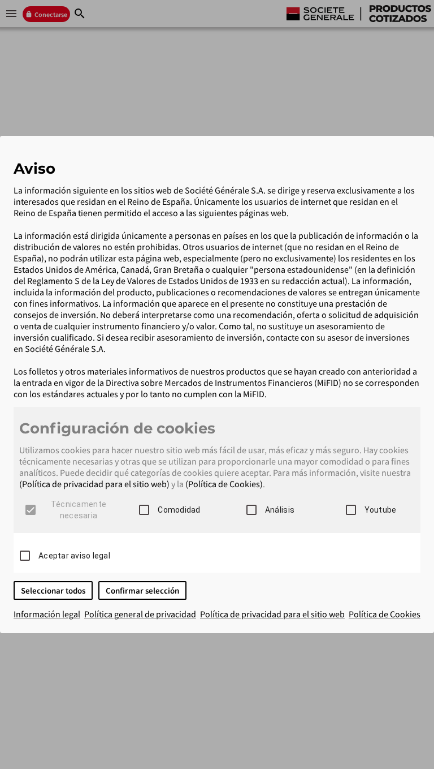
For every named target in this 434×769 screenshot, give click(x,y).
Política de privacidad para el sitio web (272, 614)
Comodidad (179, 509)
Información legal (47, 614)
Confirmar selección (142, 590)
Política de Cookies (384, 614)
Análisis (279, 509)
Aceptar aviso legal (74, 555)
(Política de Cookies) (224, 483)
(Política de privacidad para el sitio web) (94, 483)
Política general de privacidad (140, 614)
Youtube (380, 509)
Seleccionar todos (53, 590)
